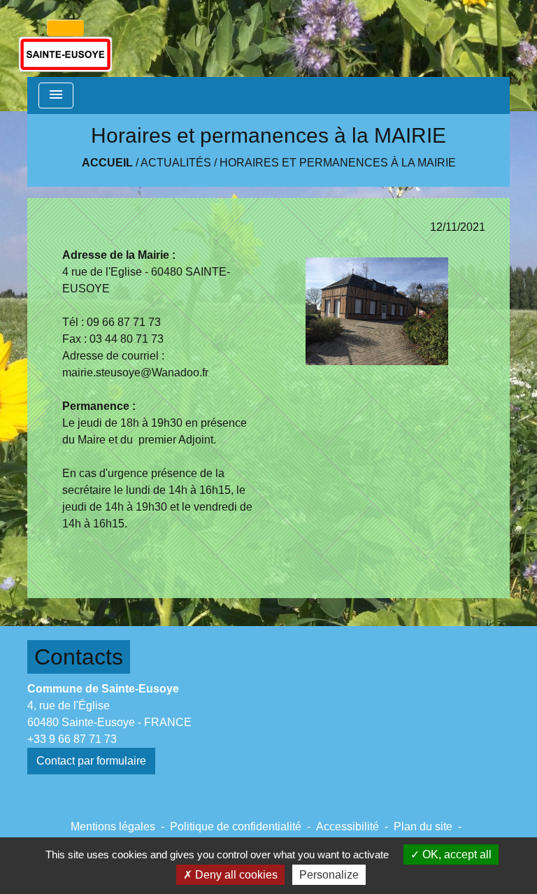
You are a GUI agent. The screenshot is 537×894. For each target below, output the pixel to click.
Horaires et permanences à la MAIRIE (338, 163)
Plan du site (423, 826)
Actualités (176, 163)
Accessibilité (347, 826)
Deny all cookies (235, 875)
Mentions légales (113, 826)
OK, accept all (456, 854)
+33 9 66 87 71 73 (72, 739)
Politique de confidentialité (235, 826)
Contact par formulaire (91, 761)
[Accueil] (65, 38)
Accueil (107, 163)
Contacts (78, 656)
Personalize (329, 875)
